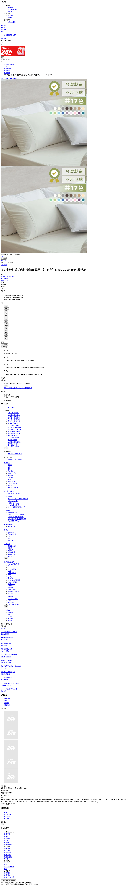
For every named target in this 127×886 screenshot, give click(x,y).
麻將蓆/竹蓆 (11, 552)
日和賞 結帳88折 (13, 444)
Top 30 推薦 (11, 407)
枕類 (9, 614)
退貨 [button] (11, 35)
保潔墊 (6, 530)
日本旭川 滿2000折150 (14, 429)
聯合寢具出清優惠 (13, 503)
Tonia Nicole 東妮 (13, 599)
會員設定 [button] (15, 35)
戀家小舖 (10, 587)
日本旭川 (10, 578)
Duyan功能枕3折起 (13, 505)
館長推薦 (7, 510)
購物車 (3, 27)
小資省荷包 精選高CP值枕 (15, 517)
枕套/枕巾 (10, 485)
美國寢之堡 (11, 602)
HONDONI (11, 585)
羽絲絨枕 (10, 475)
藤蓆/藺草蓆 (11, 554)
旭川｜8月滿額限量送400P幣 (16, 507)
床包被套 (10, 618)
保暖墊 (10, 556)
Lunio (9, 567)
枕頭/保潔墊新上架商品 (15, 459)
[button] (63, 12)
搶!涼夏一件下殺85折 (14, 419)
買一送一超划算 (9, 491)
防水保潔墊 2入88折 (14, 425)
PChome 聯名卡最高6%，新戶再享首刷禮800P (18, 388)
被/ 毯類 (10, 616)
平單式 (10, 536)
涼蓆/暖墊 (7, 544)
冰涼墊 (10, 548)
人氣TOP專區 (8, 497)
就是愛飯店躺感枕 (13, 521)
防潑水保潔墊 (12, 534)
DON (9, 574)
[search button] (1, 61)
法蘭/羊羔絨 (11, 526)
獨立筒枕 (10, 471)
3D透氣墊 (10, 550)
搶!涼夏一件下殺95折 (14, 417)
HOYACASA (11, 584)
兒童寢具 (7, 610)
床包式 (10, 538)
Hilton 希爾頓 (12, 589)
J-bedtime (10, 593)
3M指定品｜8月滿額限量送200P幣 (18, 499)
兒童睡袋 (10, 612)
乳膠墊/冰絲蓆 (12, 546)
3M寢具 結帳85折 (13, 423)
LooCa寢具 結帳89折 (14, 438)
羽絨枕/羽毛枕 (12, 473)
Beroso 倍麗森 (12, 569)
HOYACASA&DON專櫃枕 (16, 515)
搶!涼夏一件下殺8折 (14, 421)
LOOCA (10, 595)
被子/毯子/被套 (8, 524)
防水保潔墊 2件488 (13, 446)
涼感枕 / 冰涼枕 (12, 483)
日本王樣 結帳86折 (13, 413)
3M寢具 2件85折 (12, 440)
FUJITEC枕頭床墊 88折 (15, 427)
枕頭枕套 (7, 463)
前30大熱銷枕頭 (12, 512)
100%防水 (11, 532)
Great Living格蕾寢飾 (14, 580)
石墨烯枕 (10, 477)
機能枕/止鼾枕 (12, 481)
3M (9, 565)
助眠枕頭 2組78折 (13, 435)
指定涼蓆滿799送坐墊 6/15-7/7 (17, 519)
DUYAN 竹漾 (12, 573)
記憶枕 (10, 467)
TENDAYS (11, 600)
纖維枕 (10, 465)
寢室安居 (10, 597)
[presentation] (63, 122)
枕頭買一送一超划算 (14, 493)
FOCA (9, 576)
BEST (9, 571)
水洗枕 (10, 479)
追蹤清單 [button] (7, 35)
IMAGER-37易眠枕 (13, 591)
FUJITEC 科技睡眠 (13, 564)
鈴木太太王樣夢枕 (13, 604)
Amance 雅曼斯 (12, 582)
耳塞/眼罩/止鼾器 (13, 488)
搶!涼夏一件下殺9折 (14, 415)
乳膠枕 (10, 469)
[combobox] (63, 59)
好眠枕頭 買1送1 (13, 501)
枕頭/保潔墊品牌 (9, 562)
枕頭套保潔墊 (12, 540)
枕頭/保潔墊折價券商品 (15, 454)
